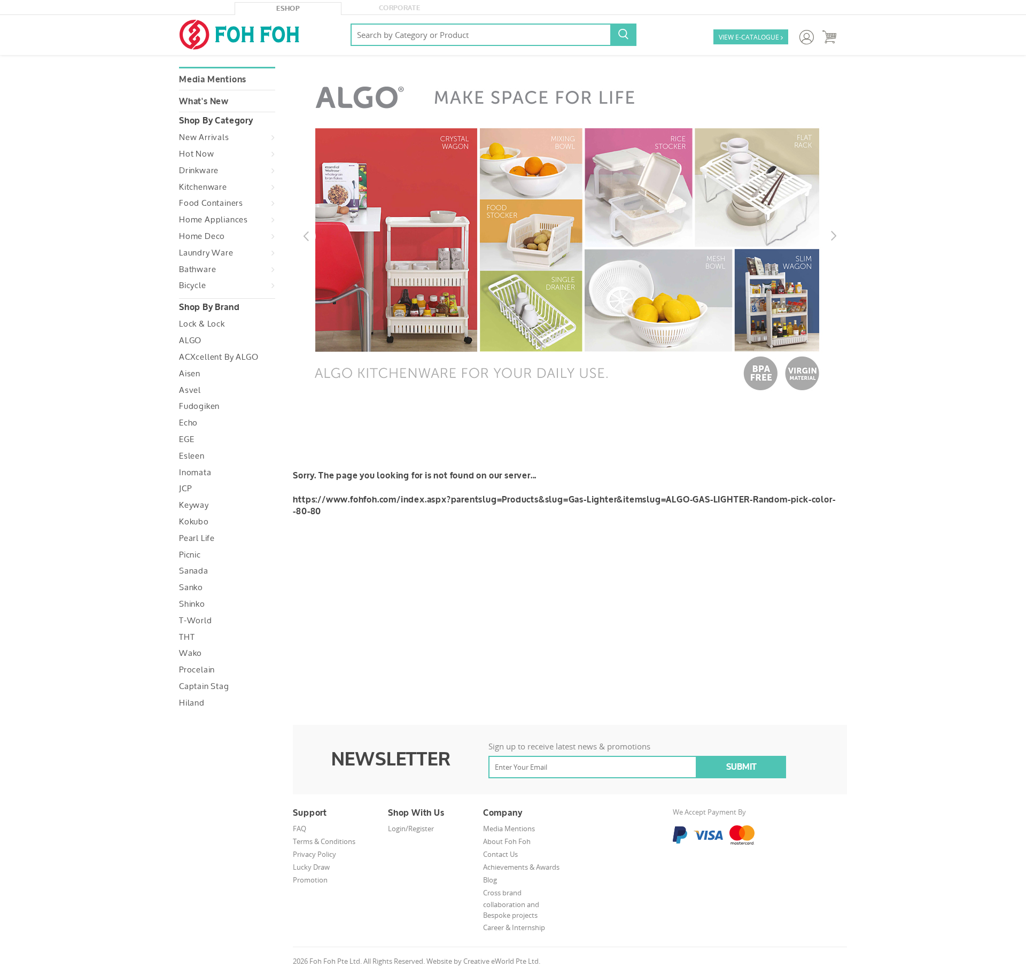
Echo (188, 423)
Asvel (190, 390)
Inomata (195, 473)
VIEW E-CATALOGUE (751, 37)
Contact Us (500, 854)
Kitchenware (203, 187)
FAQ (299, 828)
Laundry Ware (206, 253)
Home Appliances (213, 220)
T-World (195, 621)
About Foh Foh (507, 841)
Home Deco (202, 236)
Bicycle (192, 285)
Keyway (194, 505)
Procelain (197, 670)
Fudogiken (199, 406)
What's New (204, 101)
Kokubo (194, 522)
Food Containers (211, 203)
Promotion (310, 880)
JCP (185, 489)
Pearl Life (197, 538)
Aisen (189, 374)
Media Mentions (212, 80)
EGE (186, 439)
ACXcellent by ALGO (218, 357)
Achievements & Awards (521, 867)
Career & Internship (514, 927)
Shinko (192, 604)
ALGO (190, 340)
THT (187, 637)
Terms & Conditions (324, 841)
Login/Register (411, 828)
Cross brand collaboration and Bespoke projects (511, 904)
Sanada (193, 571)
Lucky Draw (311, 867)
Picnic (190, 555)
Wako (190, 653)
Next (828, 231)
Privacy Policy (314, 854)
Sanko (191, 587)
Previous (301, 231)
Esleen (192, 456)
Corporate (399, 8)
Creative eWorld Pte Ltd (501, 961)
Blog (490, 880)
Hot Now (196, 154)
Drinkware (199, 170)
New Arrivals (204, 137)
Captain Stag (204, 686)
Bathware (197, 269)
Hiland (192, 703)
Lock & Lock (202, 324)
